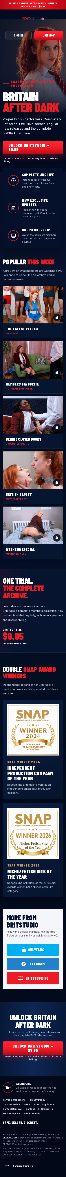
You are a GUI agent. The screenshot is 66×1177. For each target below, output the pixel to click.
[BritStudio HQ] (33, 19)
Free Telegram (11, 1113)
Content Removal (12, 1109)
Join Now (49, 35)
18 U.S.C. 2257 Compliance (38, 1104)
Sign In (18, 35)
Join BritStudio (31, 1113)
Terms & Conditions (14, 1099)
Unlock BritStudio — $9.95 (28, 147)
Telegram (36, 964)
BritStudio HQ (36, 978)
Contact (30, 1109)
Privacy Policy (37, 1099)
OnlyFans (36, 949)
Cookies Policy (11, 1104)
